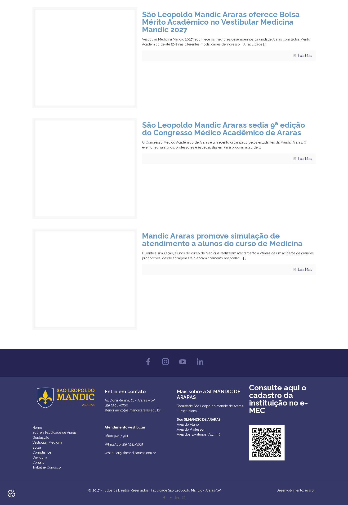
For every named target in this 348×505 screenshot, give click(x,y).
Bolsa (36, 447)
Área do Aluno (188, 424)
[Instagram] (183, 498)
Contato (38, 462)
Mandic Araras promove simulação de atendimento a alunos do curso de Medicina (222, 239)
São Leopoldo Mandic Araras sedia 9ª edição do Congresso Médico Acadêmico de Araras (223, 129)
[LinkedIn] (177, 498)
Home (37, 427)
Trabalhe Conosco (46, 467)
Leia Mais (305, 56)
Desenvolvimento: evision (296, 490)
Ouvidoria (39, 457)
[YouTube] (170, 498)
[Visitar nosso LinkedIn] (200, 366)
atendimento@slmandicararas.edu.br (133, 410)
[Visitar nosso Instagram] (165, 366)
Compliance (41, 452)
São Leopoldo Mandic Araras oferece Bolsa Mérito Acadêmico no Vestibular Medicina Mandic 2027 (221, 22)
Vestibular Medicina (47, 442)
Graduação (40, 437)
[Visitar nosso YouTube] (182, 366)
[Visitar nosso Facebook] (148, 366)
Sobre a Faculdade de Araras (54, 432)
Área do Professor (191, 429)
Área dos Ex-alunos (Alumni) (198, 434)
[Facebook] (164, 498)
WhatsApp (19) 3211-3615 (124, 444)
